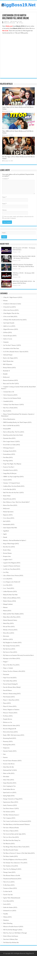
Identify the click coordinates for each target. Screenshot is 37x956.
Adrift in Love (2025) (9, 326)
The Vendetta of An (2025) (10, 866)
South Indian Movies (9, 789)
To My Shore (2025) (8, 885)
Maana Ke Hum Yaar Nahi (10, 594)
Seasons (5, 757)
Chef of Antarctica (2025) (10, 395)
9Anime (5, 300)
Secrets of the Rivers (8, 764)
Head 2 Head (6, 495)
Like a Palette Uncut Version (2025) (13, 575)
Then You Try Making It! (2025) (12, 869)
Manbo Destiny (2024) (9, 601)
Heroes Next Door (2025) (10, 505)
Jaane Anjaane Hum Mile (10, 527)
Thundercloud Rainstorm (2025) (12, 878)
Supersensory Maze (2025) (10, 802)
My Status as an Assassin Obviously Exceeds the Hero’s (18, 655)
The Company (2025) (9, 818)
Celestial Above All (8, 392)
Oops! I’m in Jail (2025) (9, 677)
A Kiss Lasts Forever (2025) (10, 310)
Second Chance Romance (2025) (12, 760)
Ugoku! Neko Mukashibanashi (11, 898)
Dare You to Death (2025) (10, 407)
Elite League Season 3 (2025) (11, 441)
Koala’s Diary (7, 550)
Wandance (6, 920)
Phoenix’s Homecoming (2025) (11, 693)
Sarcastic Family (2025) (9, 751)
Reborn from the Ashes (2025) (11, 725)
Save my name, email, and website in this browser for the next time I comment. (18, 217)
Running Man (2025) (9, 744)
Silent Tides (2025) (8, 779)
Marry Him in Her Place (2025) (11, 617)
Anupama (6, 342)
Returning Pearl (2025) (9, 738)
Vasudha (5, 914)
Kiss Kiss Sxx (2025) (9, 547)
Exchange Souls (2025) (9, 451)
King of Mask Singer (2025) (11, 543)
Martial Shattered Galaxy (10, 620)
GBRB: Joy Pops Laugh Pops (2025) (13, 476)
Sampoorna (6, 748)
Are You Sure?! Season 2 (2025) (12, 345)
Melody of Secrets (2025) (10, 630)
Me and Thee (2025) (8, 626)
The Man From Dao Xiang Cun (11, 840)
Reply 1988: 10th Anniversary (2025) (13, 735)
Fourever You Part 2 (8, 467)
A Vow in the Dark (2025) (10, 316)
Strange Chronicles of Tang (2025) (12, 799)
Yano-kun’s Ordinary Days (10, 939)
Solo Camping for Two (9, 786)
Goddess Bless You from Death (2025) (13, 486)
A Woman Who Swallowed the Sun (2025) (14, 319)
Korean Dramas (7, 553)
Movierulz (12, 22)
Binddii (5, 374)
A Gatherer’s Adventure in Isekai (12, 303)
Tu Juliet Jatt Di (7, 891)
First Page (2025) (8, 460)
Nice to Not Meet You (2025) (11, 665)
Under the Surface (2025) (10, 907)
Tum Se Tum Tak (8, 894)
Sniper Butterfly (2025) (9, 783)
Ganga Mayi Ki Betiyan (9, 473)
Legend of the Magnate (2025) (11, 562)
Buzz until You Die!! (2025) (11, 383)
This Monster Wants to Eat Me (11, 875)
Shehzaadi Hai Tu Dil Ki (10, 770)
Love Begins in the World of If (11, 582)
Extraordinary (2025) (9, 454)
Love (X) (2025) (7, 578)
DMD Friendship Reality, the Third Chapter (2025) (17, 422)
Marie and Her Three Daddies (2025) (13, 614)
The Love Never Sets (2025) (11, 837)
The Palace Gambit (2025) (10, 856)
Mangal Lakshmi (8, 604)
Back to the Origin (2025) (10, 358)
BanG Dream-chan (8, 361)
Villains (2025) (7, 917)
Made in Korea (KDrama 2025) (11, 598)
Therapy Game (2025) (9, 872)
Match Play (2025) (8, 623)
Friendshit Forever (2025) (10, 470)
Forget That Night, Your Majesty (12, 464)
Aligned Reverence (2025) (10, 329)
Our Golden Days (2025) (10, 681)
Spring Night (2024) (8, 795)
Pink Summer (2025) (9, 697)
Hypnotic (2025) (7, 515)
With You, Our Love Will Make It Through (15, 933)
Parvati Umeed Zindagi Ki (10, 684)
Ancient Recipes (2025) (9, 335)
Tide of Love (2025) (8, 882)
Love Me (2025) (7, 585)
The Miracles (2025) (8, 843)
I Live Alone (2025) (8, 518)
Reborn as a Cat (7, 722)
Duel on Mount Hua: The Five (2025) (13, 432)
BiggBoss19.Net (18, 4)
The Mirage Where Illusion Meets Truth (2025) (16, 847)
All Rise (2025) (7, 332)
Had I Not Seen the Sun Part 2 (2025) (13, 492)
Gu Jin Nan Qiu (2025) (9, 489)
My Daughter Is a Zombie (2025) (12, 642)
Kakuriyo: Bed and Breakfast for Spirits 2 (14, 540)
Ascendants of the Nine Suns (11, 348)
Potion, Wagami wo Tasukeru (11, 709)
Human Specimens (8, 511)
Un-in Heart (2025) (8, 901)
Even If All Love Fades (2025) (11, 444)
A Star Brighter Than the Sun (11, 313)
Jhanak (5, 537)
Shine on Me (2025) (8, 773)
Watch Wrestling (7, 923)
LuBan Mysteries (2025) (10, 591)
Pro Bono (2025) (7, 716)
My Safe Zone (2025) (9, 649)
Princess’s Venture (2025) (10, 712)
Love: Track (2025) (8, 588)
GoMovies (6, 21)
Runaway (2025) (7, 741)
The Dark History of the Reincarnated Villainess (16, 824)
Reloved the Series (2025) (10, 732)
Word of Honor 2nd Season (10, 936)
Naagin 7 (5, 661)
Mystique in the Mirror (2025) (11, 658)
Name (4, 197)
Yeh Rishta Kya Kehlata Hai (11, 942)
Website (4, 210)
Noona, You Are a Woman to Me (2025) (14, 671)
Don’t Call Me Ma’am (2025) (11, 425)
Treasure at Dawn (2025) (10, 888)
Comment (5, 178)
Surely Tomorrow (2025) (10, 805)
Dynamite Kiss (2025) (9, 438)
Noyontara (6, 674)
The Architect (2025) (9, 811)
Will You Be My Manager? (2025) (12, 929)
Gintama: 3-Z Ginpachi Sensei (11, 483)
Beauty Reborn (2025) (9, 367)
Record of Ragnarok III (9, 728)
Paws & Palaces (7, 690)
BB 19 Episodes (7, 364)
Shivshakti (6, 776)
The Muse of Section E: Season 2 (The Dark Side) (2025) (19, 853)
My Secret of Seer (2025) (10, 652)
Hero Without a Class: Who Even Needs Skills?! (16, 502)
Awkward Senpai (7, 355)
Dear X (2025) (7, 411)
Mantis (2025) (7, 610)
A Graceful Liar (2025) (9, 307)
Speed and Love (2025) (9, 792)
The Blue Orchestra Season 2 (11, 815)
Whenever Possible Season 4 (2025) (13, 926)
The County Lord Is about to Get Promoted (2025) (17, 821)
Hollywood (6, 508)
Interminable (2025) (8, 524)
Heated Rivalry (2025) (9, 499)
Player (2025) (7, 703)
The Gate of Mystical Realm (11, 827)
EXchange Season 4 (8, 448)
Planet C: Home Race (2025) (11, 700)
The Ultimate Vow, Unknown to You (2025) (15, 862)
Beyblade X (6, 371)
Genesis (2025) (7, 480)
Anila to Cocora (7, 339)
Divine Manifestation (9, 419)
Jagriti (5, 534)
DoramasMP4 (7, 428)
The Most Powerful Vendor (10, 850)
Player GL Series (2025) (9, 706)
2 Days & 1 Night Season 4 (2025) (12, 297)
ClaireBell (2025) (8, 401)
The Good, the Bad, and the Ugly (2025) (14, 834)
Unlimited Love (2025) (9, 910)
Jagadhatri (6, 531)
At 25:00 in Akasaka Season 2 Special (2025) (15, 351)
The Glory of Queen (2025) (10, 831)
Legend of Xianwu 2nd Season (11, 566)
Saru (4, 754)
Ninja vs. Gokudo (8, 668)
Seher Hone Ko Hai (8, 767)
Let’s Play (6, 572)
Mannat (5, 607)
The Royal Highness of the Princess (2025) (15, 859)
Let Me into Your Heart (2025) (11, 569)
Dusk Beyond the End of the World (13, 435)
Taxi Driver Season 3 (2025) (11, 808)
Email (4, 203)
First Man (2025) (8, 457)
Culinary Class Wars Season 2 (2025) (13, 404)
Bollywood (6, 22)
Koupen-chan (7, 556)
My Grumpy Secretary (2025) (11, 645)
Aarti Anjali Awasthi (8, 323)
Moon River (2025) (8, 633)
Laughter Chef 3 (7, 559)
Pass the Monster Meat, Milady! (12, 687)
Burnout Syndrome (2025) (10, 380)
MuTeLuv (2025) (8, 639)
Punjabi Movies (7, 719)
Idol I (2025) (6, 521)
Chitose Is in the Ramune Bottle (12, 398)
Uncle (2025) (6, 904)
